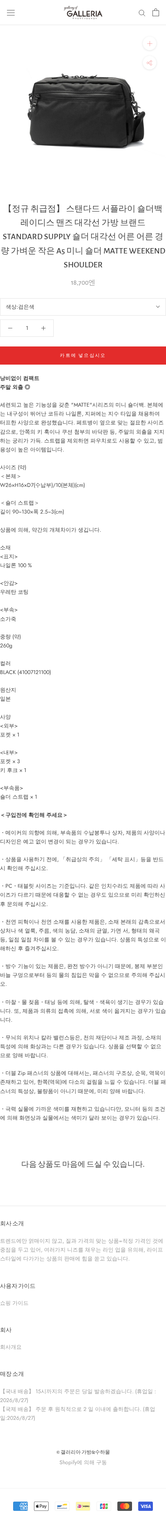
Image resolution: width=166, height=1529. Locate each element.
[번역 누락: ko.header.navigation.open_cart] (155, 12)
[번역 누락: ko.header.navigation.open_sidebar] (11, 12)
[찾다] (142, 12)
